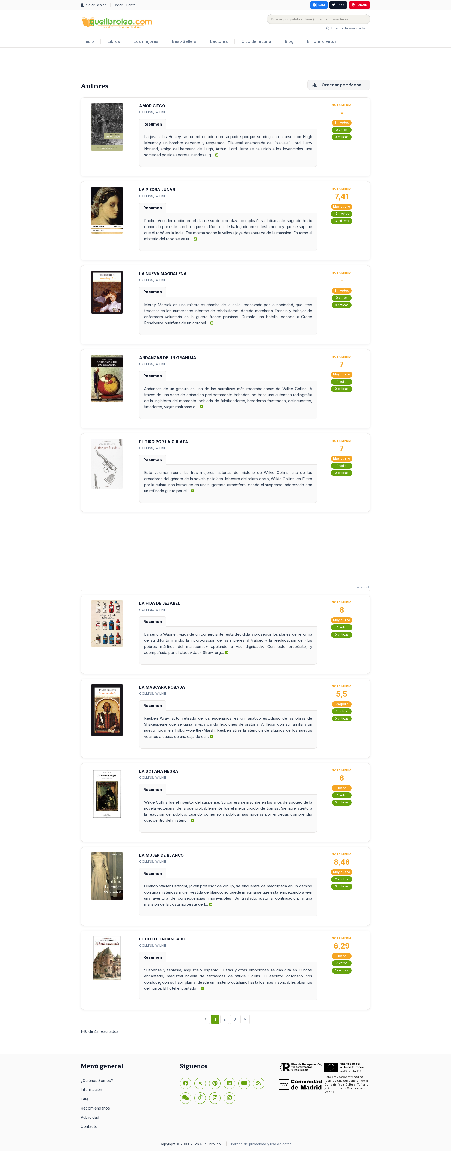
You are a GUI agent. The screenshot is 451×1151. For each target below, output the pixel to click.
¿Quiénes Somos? (97, 1080)
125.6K (362, 5)
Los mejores (146, 41)
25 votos (341, 879)
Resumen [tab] (152, 124)
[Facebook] (185, 1083)
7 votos (342, 963)
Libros (114, 41)
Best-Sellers (184, 41)
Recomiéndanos (95, 1108)
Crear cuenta (124, 5)
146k (341, 5)
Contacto (89, 1126)
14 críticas (341, 221)
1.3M (321, 5)
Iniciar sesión (96, 5)
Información (91, 1089)
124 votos (341, 214)
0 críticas (342, 137)
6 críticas (342, 886)
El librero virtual (322, 41)
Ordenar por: (341, 84)
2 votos (341, 711)
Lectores (219, 41)
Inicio (89, 41)
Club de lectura (256, 41)
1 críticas (341, 970)
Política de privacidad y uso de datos (261, 1144)
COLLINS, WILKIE (152, 112)
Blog (289, 41)
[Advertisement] (225, 65)
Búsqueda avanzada (347, 28)
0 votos (342, 130)
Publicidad (90, 1117)
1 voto (341, 382)
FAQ (84, 1098)
